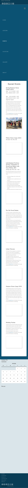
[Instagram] (11, 4)
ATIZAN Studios (10, 485)
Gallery (3, 480)
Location (4, 478)
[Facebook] (3, 4)
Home (3, 474)
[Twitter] (5, 4)
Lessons (3, 475)
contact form (11, 113)
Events (3, 477)
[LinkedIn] (7, 4)
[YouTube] (9, 4)
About (3, 481)
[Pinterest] (13, 4)
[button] (25, 8)
